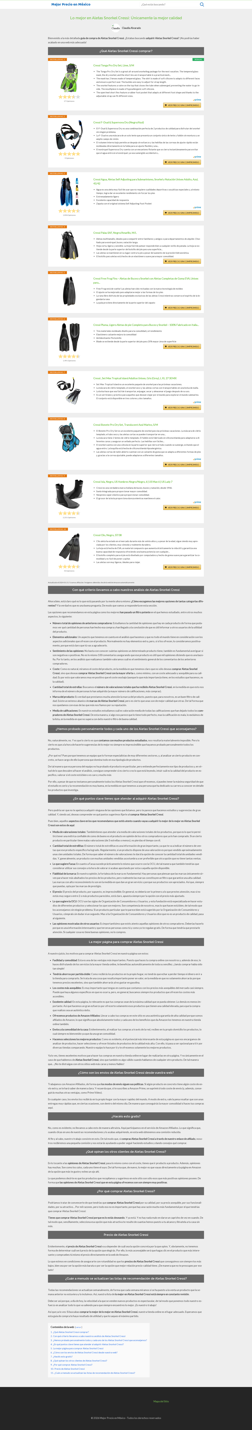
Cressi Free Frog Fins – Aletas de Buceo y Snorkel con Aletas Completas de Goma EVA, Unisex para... (145, 280)
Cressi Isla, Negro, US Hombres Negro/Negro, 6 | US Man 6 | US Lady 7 (132, 481)
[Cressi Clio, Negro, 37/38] (69, 547)
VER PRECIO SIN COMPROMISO (183, 105)
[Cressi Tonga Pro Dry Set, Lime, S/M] (69, 77)
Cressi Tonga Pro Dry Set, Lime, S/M (113, 65)
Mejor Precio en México (70, 4)
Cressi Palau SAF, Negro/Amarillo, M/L (115, 232)
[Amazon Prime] (197, 100)
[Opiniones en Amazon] (69, 97)
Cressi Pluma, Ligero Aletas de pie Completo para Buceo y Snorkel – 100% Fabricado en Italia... (146, 324)
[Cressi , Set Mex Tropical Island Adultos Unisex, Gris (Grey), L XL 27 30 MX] (69, 390)
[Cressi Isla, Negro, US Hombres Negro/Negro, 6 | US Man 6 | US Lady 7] (69, 494)
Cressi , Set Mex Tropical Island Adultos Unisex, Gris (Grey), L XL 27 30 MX (135, 378)
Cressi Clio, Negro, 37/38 (107, 535)
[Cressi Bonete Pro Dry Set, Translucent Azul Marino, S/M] (69, 437)
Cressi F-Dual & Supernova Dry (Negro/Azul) (118, 122)
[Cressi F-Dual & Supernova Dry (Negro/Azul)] (69, 134)
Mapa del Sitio (161, 1401)
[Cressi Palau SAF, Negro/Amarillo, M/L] (69, 245)
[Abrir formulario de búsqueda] (202, 4)
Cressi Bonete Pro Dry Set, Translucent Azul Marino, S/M (125, 424)
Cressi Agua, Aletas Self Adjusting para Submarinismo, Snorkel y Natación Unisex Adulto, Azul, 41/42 (145, 181)
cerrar (78, 1327)
